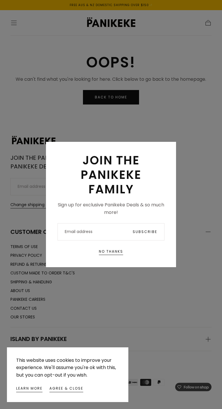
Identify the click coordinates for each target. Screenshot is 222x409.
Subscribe (145, 231)
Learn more (29, 388)
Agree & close (66, 388)
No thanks (111, 251)
